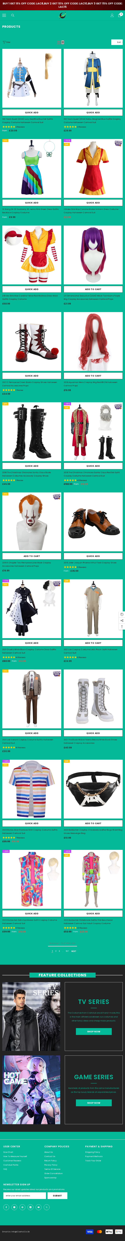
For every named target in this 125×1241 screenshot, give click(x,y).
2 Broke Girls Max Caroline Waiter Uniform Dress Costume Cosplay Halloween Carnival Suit (91, 211)
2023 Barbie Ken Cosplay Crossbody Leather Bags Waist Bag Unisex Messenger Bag (93, 831)
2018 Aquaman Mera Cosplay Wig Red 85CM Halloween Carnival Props (91, 384)
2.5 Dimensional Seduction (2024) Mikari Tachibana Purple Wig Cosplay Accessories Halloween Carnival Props (92, 297)
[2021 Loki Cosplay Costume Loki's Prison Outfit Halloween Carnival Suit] (93, 608)
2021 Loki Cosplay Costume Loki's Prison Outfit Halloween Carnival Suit (91, 651)
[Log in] (112, 15)
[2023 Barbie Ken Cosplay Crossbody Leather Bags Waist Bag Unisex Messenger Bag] (93, 789)
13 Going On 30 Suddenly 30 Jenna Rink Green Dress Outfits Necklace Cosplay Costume (30, 211)
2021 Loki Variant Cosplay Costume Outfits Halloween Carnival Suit (27, 741)
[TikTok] (30, 1207)
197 (67, 951)
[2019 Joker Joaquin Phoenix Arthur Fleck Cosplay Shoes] (93, 521)
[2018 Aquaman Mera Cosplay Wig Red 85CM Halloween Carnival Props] (93, 341)
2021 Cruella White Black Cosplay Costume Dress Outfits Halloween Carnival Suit (29, 651)
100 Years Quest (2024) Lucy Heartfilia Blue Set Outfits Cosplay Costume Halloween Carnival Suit (27, 121)
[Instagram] (14, 1207)
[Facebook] (6, 1207)
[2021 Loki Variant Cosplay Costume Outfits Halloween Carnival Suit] (31, 698)
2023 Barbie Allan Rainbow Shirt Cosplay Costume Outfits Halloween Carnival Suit (29, 831)
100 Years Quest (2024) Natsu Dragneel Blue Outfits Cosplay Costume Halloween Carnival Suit (92, 121)
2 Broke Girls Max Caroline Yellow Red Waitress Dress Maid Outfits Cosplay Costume (30, 297)
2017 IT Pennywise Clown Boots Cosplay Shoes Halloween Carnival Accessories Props (29, 384)
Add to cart (93, 289)
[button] (59, 42)
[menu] (4, 15)
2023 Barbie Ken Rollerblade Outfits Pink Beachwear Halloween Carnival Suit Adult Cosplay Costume (88, 922)
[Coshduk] (31, 1016)
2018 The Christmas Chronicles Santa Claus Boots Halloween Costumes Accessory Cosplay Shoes (26, 474)
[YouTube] (38, 1207)
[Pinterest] (22, 1207)
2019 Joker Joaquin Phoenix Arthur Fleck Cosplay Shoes (90, 562)
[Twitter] (47, 1207)
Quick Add (31, 112)
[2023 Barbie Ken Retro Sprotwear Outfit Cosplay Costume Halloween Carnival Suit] (31, 879)
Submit (57, 1195)
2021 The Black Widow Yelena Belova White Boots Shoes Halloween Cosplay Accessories (90, 741)
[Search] (13, 15)
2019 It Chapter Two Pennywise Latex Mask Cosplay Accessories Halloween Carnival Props (26, 564)
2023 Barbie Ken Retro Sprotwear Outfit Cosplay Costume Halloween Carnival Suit (29, 922)
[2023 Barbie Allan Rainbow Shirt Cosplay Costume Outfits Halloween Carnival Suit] (31, 789)
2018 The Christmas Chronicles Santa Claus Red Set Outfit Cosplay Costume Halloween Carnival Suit (92, 474)
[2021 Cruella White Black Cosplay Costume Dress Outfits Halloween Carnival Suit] (31, 608)
